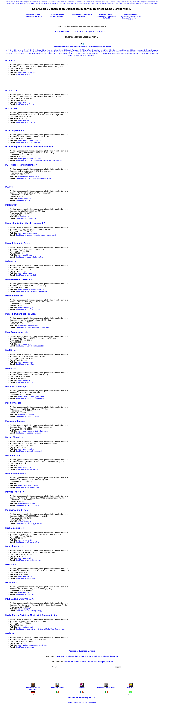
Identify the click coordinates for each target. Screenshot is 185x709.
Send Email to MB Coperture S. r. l (29, 506)
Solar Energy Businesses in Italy (25, 3)
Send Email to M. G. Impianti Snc (28, 142)
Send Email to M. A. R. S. (25, 74)
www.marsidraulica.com (27, 72)
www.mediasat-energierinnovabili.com (32, 645)
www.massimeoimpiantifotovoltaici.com (33, 431)
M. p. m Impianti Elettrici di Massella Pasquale (62, 50)
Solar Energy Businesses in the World (82, 15)
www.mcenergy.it (24, 522)
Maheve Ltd (16, 52)
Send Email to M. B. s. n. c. (26, 104)
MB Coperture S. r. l (50, 53)
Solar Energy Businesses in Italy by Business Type (50, 3)
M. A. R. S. (9, 50)
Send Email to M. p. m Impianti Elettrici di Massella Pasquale (39, 160)
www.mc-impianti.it (25, 540)
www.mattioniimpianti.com (28, 485)
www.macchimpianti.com (27, 233)
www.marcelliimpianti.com (28, 326)
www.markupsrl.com (25, 362)
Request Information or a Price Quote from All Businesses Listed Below (82, 47)
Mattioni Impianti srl (36, 53)
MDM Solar (107, 53)
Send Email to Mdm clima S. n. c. (28, 560)
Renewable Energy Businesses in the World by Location (65, 2)
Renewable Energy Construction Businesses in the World (106, 16)
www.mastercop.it (24, 467)
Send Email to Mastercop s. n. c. (28, 469)
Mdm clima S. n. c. (95, 53)
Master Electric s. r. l (16, 437)
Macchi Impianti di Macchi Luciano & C (132, 50)
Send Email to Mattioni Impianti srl (28, 487)
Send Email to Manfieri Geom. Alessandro (31, 291)
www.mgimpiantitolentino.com (29, 140)
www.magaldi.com (25, 255)
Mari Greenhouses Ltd (83, 52)
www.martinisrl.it (24, 380)
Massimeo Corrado (144, 52)
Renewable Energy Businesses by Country (95, 2)
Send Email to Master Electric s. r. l (29, 451)
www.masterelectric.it (26, 449)
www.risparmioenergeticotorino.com (31, 289)
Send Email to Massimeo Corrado (28, 433)
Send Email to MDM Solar (25, 578)
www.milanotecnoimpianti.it (28, 177)
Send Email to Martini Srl (25, 382)
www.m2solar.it (23, 217)
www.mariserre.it (24, 344)
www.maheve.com (25, 273)
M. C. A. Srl (28, 50)
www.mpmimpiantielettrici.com (29, 159)
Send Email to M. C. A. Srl (25, 122)
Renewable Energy (22, 2)
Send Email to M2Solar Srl (26, 219)
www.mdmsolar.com (25, 576)
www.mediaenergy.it (25, 627)
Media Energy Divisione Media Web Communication (31, 615)
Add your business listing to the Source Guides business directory (87, 656)
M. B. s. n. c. (18, 50)
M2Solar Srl (113, 50)
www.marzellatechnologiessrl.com (31, 396)
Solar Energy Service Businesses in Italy (78, 3)
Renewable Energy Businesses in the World (33, 15)
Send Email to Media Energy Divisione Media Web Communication (41, 629)
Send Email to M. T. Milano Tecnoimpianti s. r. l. (33, 179)
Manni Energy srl (47, 52)
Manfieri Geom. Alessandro (31, 52)
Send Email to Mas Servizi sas (27, 417)
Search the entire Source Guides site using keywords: (88, 662)
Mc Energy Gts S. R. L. (66, 53)
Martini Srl (104, 52)
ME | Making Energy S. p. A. (130, 53)
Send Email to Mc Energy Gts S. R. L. (30, 524)
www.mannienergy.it (25, 308)
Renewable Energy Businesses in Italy (121, 2)
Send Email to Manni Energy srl (28, 309)
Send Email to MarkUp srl (25, 364)
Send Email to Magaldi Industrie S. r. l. (30, 257)
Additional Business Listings (82, 651)
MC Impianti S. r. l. (82, 53)
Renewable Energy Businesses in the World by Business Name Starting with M (131, 17)
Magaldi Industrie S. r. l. (17, 243)
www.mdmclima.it (24, 558)
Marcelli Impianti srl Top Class (64, 52)
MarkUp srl (96, 52)
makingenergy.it (24, 609)
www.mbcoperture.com (26, 504)
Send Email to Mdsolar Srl (25, 594)
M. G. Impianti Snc (39, 50)
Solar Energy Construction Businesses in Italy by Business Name (138, 3)
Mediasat (91, 55)
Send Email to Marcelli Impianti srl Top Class (32, 328)
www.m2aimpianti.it (25, 199)
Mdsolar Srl (116, 53)
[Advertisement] (44, 82)
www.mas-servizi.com (26, 415)
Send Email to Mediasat (25, 647)
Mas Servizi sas (131, 52)
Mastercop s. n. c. (22, 53)
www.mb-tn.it (23, 102)
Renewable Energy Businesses (38, 2)
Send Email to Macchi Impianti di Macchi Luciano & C (36, 235)
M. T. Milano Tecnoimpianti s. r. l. (91, 50)
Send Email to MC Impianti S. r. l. (28, 542)
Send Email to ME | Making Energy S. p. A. (32, 611)
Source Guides (10, 2)
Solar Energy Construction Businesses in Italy (105, 3)
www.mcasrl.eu (23, 120)
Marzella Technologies (116, 52)
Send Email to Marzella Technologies (30, 398)
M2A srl (105, 50)
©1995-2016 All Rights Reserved (82, 703)
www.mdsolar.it (23, 593)
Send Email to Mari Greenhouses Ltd (30, 346)
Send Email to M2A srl (24, 201)
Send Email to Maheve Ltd (26, 275)
